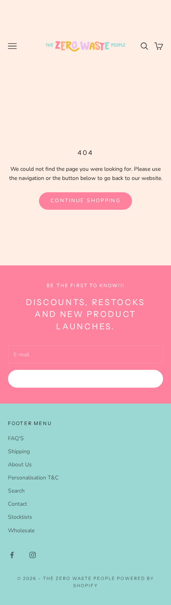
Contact (17, 504)
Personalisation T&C (33, 477)
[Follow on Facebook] (12, 555)
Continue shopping (85, 200)
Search (16, 491)
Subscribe (85, 378)
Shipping (19, 451)
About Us (20, 464)
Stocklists (20, 517)
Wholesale (21, 530)
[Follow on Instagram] (33, 555)
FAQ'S (16, 438)
